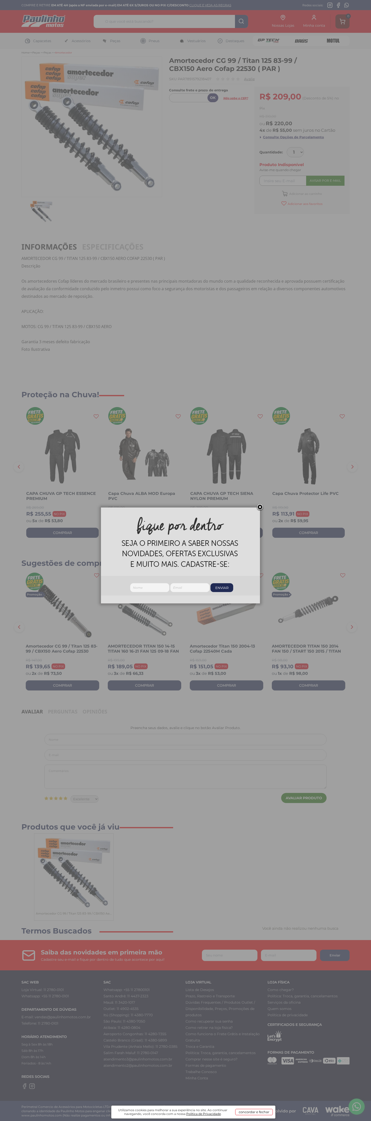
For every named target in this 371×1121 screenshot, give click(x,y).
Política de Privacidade (203, 1114)
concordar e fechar (254, 1112)
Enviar (222, 588)
